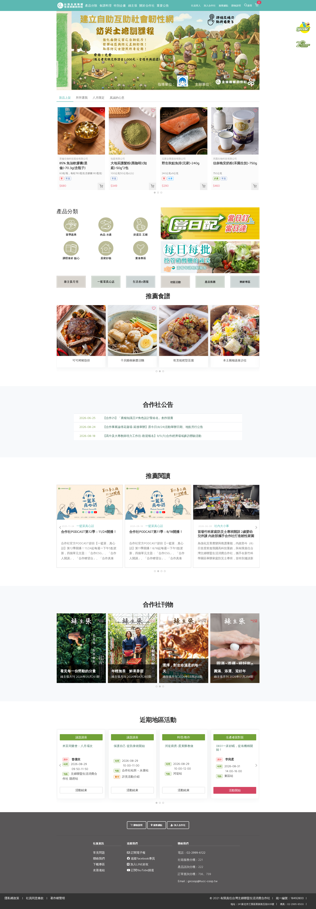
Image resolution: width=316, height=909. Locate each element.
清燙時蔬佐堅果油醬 (138, 360)
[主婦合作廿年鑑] (303, 44)
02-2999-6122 (191, 852)
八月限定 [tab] (98, 97)
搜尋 (249, 5)
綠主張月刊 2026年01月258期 (86, 673)
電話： (182, 852)
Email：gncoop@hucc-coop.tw (198, 881)
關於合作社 (147, 5)
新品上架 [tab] (65, 97)
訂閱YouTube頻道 (142, 870)
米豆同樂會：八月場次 (78, 745)
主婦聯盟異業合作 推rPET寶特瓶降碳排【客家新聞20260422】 (231, 534)
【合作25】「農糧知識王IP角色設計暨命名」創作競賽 (138, 418)
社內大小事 (91, 525)
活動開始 (235, 790)
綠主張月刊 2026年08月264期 (189, 670)
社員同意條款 (35, 898)
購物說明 (236, 5)
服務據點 (223, 5)
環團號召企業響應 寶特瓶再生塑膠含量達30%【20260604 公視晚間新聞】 (164, 534)
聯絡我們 (99, 858)
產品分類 (91, 5)
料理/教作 (183, 737)
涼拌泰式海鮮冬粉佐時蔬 (241, 360)
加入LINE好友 (138, 864)
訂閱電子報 (137, 852)
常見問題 (99, 852)
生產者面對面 (235, 737)
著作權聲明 (57, 898)
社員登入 (196, 5)
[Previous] (60, 50)
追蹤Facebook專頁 (142, 858)
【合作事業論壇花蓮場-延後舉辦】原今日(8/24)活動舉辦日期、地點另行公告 (153, 426)
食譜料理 (105, 5)
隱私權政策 (12, 898)
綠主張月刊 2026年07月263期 (240, 670)
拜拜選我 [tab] (82, 97)
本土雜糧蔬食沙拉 (87, 360)
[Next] (255, 50)
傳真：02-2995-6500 (292, 904)
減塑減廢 (174, 525)
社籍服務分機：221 (190, 859)
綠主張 (132, 5)
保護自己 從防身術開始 (129, 745)
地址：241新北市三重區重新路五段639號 (252, 904)
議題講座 (81, 737)
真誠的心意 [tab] (117, 97)
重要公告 (163, 5)
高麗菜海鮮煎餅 (189, 360)
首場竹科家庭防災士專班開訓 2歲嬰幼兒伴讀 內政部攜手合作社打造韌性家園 (95, 534)
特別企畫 (120, 5)
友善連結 (99, 870)
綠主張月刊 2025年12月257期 (137, 670)
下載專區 (99, 864)
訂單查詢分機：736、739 (194, 874)
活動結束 (81, 790)
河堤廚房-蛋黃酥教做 (179, 745)
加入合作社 (210, 5)
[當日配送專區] (210, 223)
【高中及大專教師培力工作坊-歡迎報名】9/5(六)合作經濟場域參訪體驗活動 (152, 435)
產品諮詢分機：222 (190, 866)
